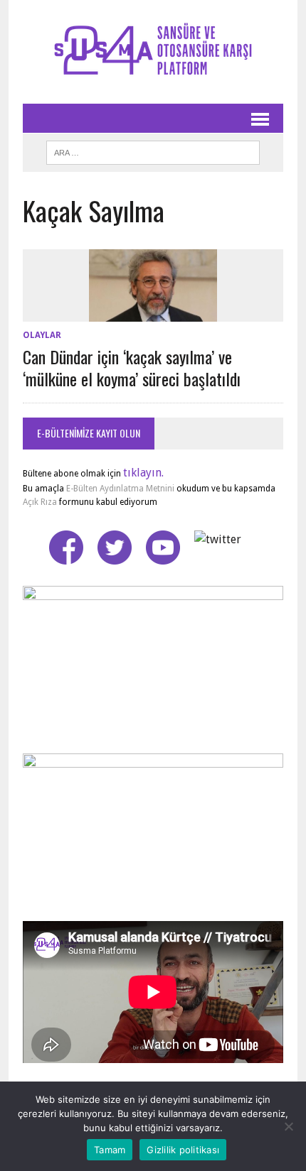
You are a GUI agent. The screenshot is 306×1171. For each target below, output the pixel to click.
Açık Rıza (40, 502)
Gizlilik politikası (183, 1149)
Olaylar (42, 335)
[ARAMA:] (153, 150)
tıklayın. (143, 472)
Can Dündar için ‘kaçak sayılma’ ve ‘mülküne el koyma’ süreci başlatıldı (132, 367)
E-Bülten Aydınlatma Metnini (120, 489)
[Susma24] (153, 51)
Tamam (109, 1149)
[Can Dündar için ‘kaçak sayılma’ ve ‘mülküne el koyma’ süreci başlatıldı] (153, 312)
